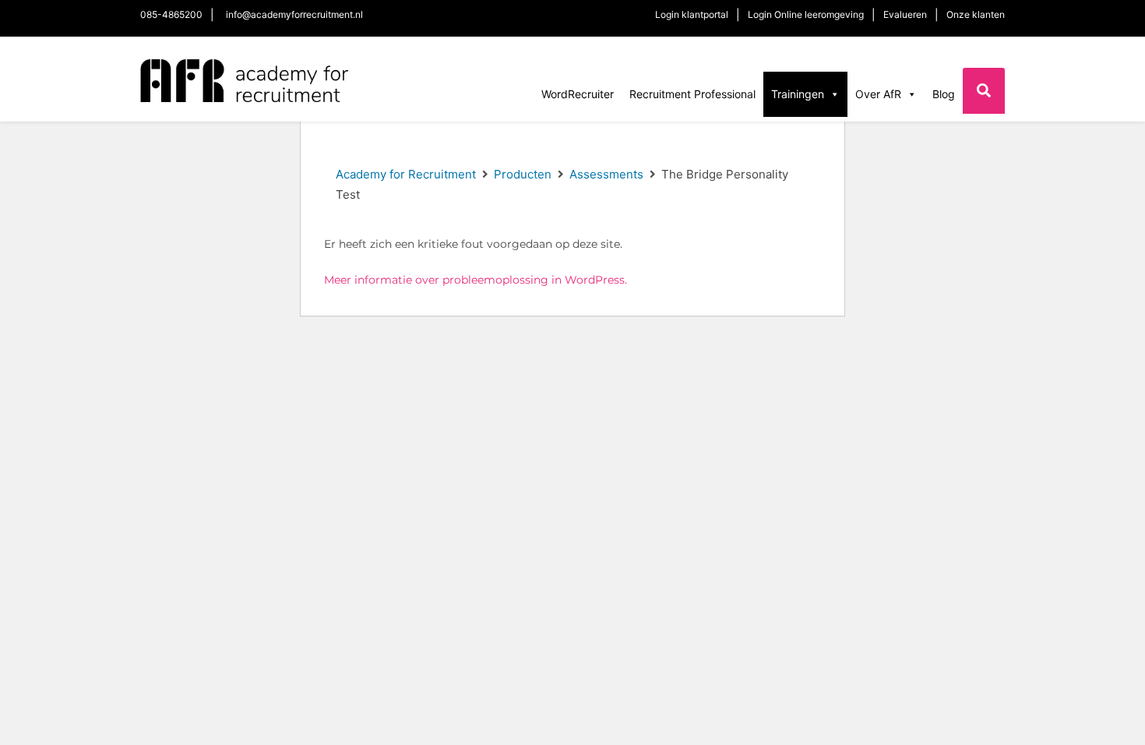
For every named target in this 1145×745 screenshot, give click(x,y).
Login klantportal (691, 14)
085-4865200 (171, 14)
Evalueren (905, 14)
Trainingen (797, 94)
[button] (984, 91)
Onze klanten (975, 14)
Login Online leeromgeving (806, 14)
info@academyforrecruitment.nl (294, 14)
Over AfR (878, 94)
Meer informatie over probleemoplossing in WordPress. (475, 280)
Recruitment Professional (692, 94)
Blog (943, 94)
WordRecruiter (577, 94)
